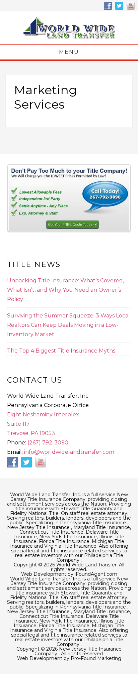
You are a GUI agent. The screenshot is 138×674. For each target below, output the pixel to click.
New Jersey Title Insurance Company (69, 27)
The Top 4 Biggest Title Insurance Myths (61, 351)
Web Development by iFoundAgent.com (69, 574)
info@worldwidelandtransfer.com (69, 452)
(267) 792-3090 (47, 442)
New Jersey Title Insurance (39, 527)
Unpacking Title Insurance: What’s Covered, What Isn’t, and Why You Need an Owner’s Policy (65, 289)
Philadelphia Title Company (90, 557)
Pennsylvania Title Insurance (93, 523)
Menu (69, 52)
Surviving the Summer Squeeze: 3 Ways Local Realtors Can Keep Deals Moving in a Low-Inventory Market (68, 325)
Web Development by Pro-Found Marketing (69, 658)
